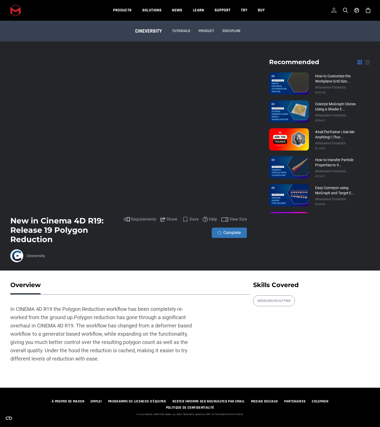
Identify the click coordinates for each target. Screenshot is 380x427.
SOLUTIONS (152, 10)
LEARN (198, 10)
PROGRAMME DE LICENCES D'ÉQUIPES (137, 401)
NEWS (177, 10)
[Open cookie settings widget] (9, 418)
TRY (244, 10)
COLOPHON (320, 401)
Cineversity (35, 256)
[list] (367, 62)
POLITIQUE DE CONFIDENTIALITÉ (190, 407)
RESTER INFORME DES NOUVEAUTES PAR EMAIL (208, 401)
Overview (25, 285)
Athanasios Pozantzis (330, 87)
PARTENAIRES (295, 401)
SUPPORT (223, 10)
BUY (261, 10)
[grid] (360, 62)
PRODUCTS (122, 10)
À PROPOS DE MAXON (68, 401)
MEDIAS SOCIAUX (264, 401)
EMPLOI (96, 401)
